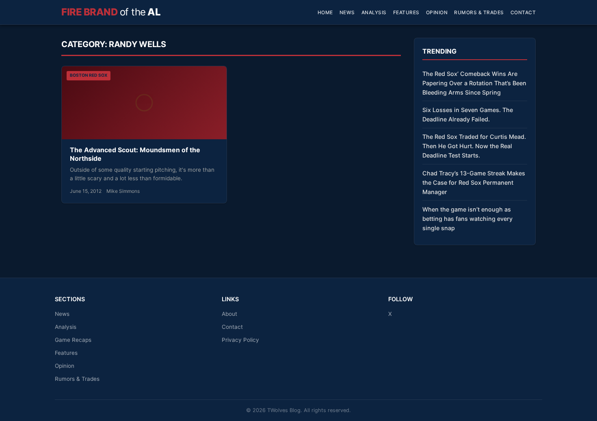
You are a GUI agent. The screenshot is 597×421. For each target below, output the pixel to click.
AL (110, 12)
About (229, 314)
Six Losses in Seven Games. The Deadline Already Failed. (467, 114)
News (347, 12)
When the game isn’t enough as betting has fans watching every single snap (467, 218)
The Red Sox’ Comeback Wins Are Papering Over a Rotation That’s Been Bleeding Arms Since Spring (474, 83)
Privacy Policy (240, 340)
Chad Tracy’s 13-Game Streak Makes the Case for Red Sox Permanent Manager (473, 182)
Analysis (374, 12)
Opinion (437, 12)
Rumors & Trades (479, 12)
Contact (523, 12)
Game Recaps (73, 340)
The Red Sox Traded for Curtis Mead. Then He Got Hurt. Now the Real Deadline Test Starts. (474, 146)
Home (325, 12)
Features (406, 12)
